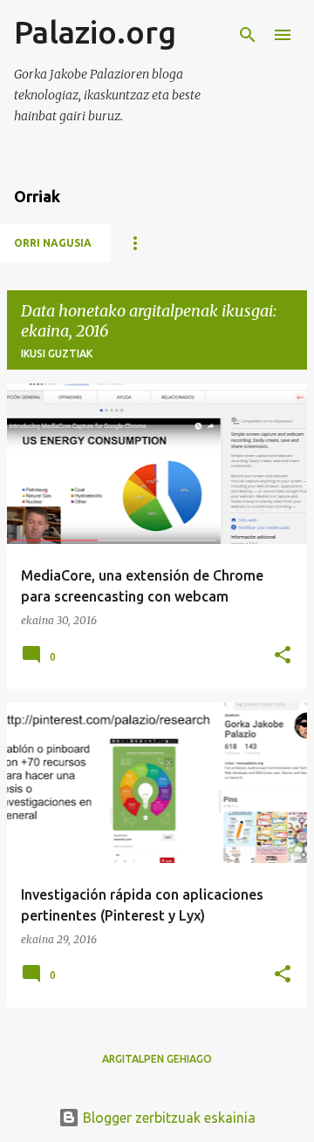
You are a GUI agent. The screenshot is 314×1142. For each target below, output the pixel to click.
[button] (282, 656)
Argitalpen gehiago (157, 1058)
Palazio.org (95, 32)
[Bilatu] (247, 35)
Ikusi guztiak (56, 353)
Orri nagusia (53, 242)
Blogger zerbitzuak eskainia (167, 1117)
